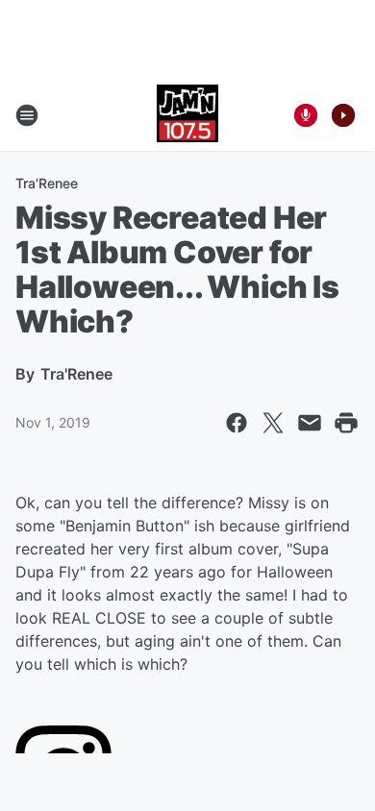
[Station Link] (187, 115)
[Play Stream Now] (343, 115)
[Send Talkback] (305, 115)
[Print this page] (346, 422)
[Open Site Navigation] (26, 115)
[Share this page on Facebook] (236, 422)
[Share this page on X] (273, 422)
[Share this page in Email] (309, 422)
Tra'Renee (46, 183)
